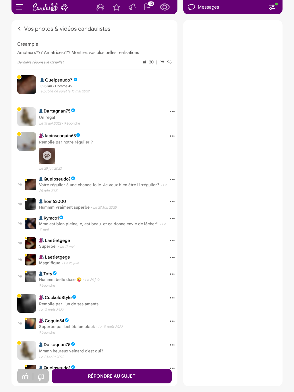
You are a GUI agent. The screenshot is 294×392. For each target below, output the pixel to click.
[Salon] (132, 7)
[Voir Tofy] (30, 276)
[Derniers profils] (165, 7)
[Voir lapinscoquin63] (26, 141)
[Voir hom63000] (30, 204)
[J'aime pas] (41, 378)
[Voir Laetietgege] (30, 243)
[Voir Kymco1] (30, 223)
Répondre (47, 285)
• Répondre (71, 123)
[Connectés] (100, 7)
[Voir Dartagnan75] (26, 116)
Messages (208, 7)
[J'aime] (25, 376)
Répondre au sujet (112, 376)
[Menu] (19, 7)
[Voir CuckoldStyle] (26, 303)
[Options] (170, 111)
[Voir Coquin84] (30, 323)
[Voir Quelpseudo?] (30, 184)
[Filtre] (272, 7)
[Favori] (116, 7)
